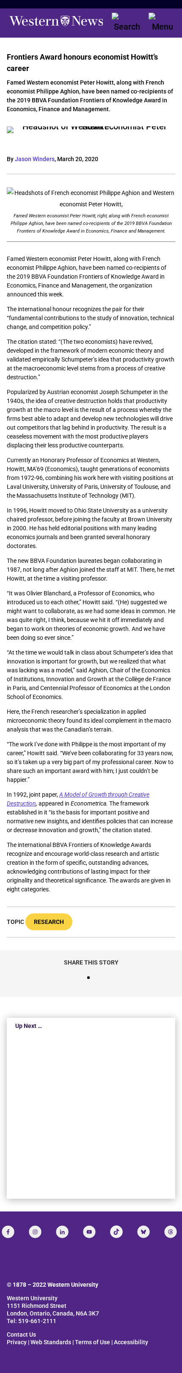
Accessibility (131, 1342)
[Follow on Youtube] (89, 1231)
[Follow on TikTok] (116, 1231)
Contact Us (21, 1334)
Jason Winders (35, 159)
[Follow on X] (143, 1231)
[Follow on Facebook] (8, 1231)
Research (49, 921)
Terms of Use (92, 1342)
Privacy (17, 1342)
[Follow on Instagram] (35, 1231)
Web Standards (50, 1342)
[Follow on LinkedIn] (62, 1231)
